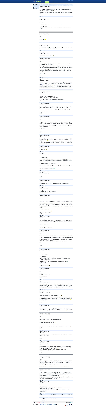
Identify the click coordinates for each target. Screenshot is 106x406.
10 (59, 5)
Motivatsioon (35, 7)
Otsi (54, 4)
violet (42, 44)
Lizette (43, 18)
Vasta (42, 16)
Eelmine (69, 4)
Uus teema (52, 4)
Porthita (43, 52)
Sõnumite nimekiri (49, 4)
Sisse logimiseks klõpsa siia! (43, 400)
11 (60, 5)
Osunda (44, 16)
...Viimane (69, 5)
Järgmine (71, 4)
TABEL (46, 211)
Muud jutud (35, 8)
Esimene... (56, 5)
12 (61, 5)
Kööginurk (34, 5)
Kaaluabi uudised (35, 4)
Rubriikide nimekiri (44, 4)
